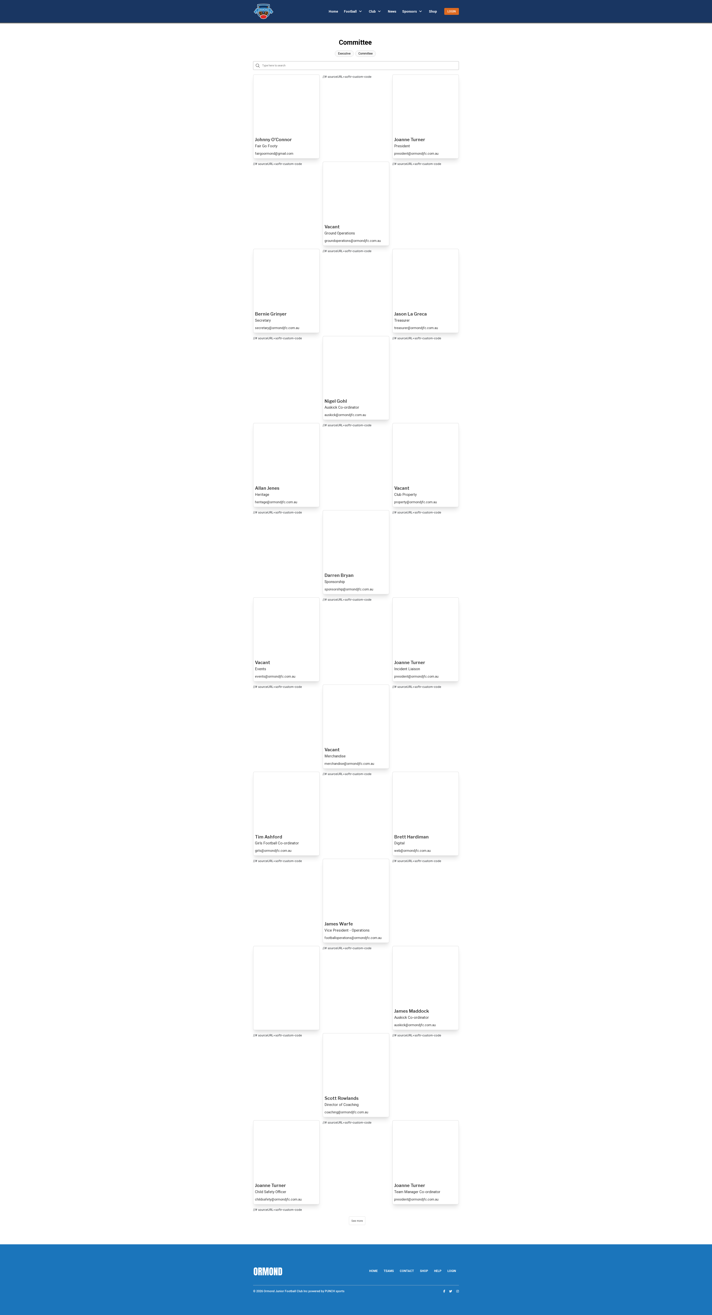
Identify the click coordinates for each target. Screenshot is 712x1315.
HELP (437, 1271)
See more (357, 1220)
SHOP (424, 1271)
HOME (373, 1271)
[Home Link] (263, 11)
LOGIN (451, 1271)
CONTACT (407, 1271)
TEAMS (389, 1271)
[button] (353, 11)
